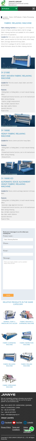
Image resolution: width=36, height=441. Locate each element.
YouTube (19, 422)
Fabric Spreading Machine (9, 386)
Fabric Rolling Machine (26, 365)
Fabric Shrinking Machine (9, 344)
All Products (17, 17)
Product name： (8, 236)
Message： (7, 258)
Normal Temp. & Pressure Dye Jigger (9, 322)
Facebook (8, 422)
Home (11, 17)
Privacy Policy (6, 427)
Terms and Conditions (16, 429)
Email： (6, 251)
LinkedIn (30, 422)
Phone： (6, 243)
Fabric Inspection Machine (26, 344)
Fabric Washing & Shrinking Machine (26, 322)
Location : (6, 17)
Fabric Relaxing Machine (9, 365)
